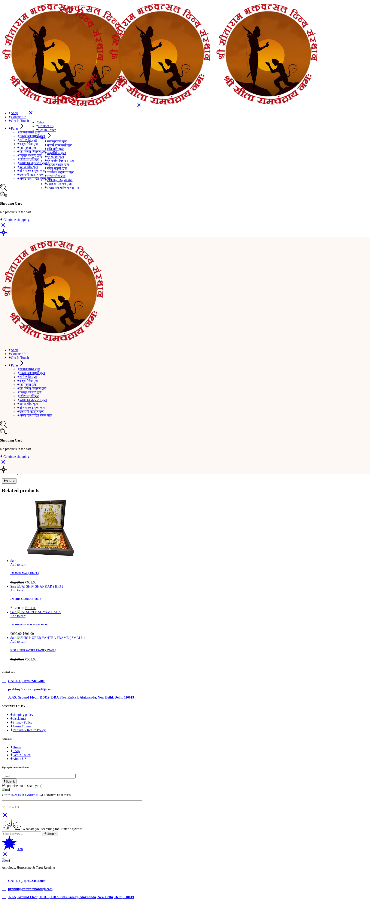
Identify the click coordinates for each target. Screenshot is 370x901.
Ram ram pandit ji (24, 795)
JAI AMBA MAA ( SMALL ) (24, 573)
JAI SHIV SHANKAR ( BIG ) (25, 599)
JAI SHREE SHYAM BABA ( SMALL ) (30, 624)
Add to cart (17, 564)
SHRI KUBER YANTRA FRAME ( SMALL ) (33, 650)
